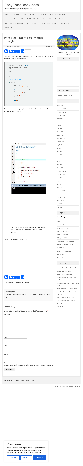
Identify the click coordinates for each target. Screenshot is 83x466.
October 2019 (61, 197)
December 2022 (61, 138)
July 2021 (59, 154)
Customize (13, 457)
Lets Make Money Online (48, 23)
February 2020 (61, 190)
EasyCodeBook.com (22, 5)
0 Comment (49, 46)
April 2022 (59, 151)
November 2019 (61, 194)
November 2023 (61, 112)
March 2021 (60, 167)
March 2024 (60, 105)
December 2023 (61, 109)
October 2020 (61, 174)
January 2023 (60, 135)
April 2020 (59, 184)
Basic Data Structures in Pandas (66, 297)
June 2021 (59, 158)
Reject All (26, 457)
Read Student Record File (64, 271)
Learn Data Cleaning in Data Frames (67, 288)
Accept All (39, 457)
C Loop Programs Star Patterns (19, 282)
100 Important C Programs (30, 18)
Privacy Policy (64, 23)
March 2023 (60, 131)
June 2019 (59, 207)
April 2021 (59, 164)
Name (6, 337)
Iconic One (58, 386)
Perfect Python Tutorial (38, 14)
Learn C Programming (57, 14)
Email (6, 346)
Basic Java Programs (19, 14)
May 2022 (59, 148)
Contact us (8, 27)
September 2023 (61, 118)
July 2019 (59, 203)
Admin (9, 46)
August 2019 (60, 200)
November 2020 (61, 171)
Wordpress (77, 386)
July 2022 (59, 145)
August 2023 (60, 122)
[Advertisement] (28, 129)
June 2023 (59, 128)
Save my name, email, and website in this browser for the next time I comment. (28, 365)
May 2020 (59, 181)
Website (6, 354)
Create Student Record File (64, 274)
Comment (7, 314)
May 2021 (59, 161)
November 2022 (61, 141)
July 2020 (59, 177)
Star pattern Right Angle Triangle (41, 294)
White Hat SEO (31, 23)
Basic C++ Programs (11, 18)
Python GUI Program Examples (53, 18)
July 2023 (59, 125)
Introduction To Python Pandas (66, 300)
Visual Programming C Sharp (14, 23)
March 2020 (60, 187)
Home (6, 14)
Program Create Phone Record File (67, 268)
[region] (26, 451)
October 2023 (61, 115)
